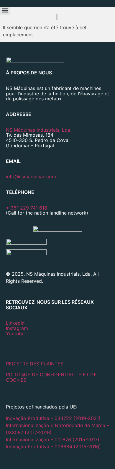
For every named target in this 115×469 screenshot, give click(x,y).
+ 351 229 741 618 (26, 208)
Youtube (15, 333)
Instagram (17, 328)
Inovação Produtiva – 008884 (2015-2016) (53, 447)
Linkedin (15, 323)
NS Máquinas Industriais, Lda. (38, 130)
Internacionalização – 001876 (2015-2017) (52, 439)
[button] (5, 10)
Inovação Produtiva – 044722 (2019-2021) (54, 418)
